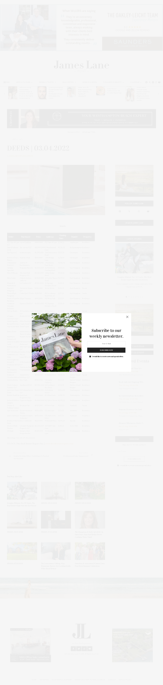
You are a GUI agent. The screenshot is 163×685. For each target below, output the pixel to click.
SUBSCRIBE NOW (106, 350)
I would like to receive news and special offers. (107, 356)
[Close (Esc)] (127, 317)
